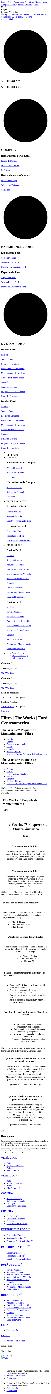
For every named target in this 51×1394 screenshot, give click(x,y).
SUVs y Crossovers (15, 1165)
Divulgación (8, 1136)
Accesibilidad (7, 19)
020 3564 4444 (7, 673)
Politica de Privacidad (16, 1376)
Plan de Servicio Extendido (12, 368)
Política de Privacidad (16, 1330)
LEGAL (5, 1325)
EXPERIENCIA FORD (15, 1229)
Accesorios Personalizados (12, 378)
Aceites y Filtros (14, 751)
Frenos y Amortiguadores (17, 744)
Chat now (5, 711)
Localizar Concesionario (17, 1206)
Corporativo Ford (8, 258)
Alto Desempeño (14, 1170)
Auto (9, 1163)
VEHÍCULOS (9, 1157)
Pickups (10, 1168)
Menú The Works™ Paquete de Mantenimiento (27, 754)
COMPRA (7, 1193)
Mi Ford (4, 355)
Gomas (10, 742)
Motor (9, 746)
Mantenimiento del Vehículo (13, 373)
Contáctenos (12, 1378)
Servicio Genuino (8, 359)
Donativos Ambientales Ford (13, 267)
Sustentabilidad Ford (10, 262)
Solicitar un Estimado (10, 165)
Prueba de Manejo (9, 161)
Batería (10, 739)
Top (2, 1131)
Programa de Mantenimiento (13, 391)
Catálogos (5, 170)
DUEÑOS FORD (11, 1264)
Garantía (4, 382)
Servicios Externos (9, 387)
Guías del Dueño (14, 1289)
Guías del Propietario (10, 396)
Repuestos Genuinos (10, 364)
